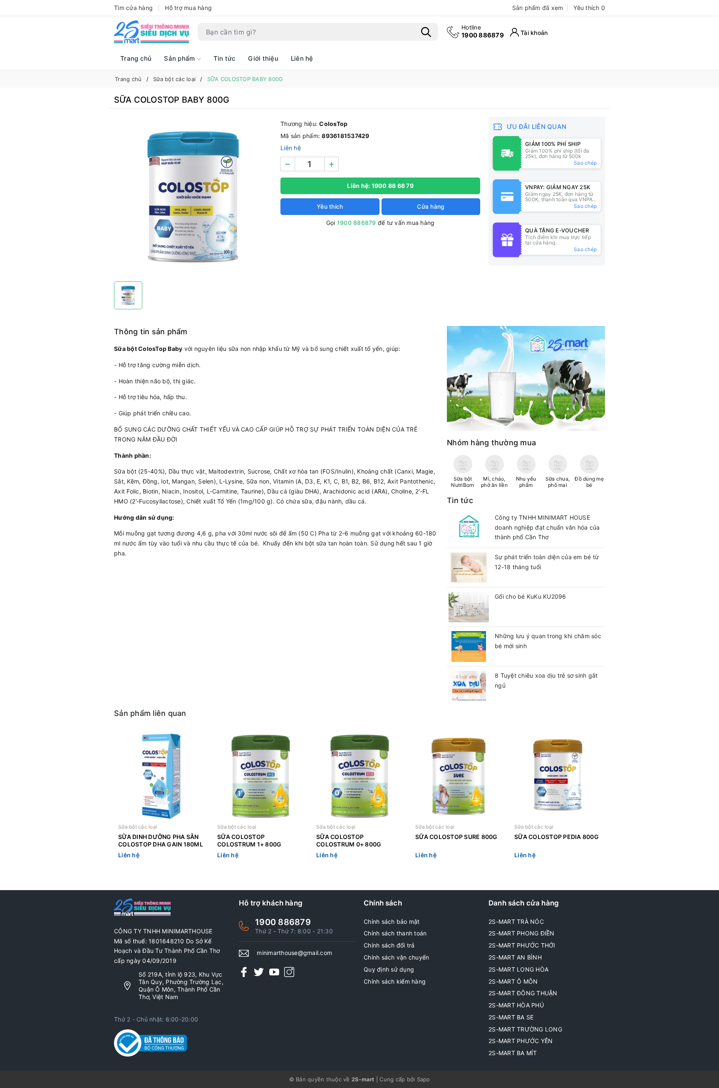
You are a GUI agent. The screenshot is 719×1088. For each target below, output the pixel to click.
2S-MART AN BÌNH (515, 957)
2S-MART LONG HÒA (518, 969)
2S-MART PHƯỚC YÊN (520, 1040)
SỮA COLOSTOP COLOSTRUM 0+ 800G (348, 840)
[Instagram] (289, 972)
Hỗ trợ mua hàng (188, 7)
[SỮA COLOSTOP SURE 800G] (458, 776)
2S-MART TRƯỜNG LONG (525, 1029)
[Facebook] (244, 972)
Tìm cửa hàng (133, 7)
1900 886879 (482, 31)
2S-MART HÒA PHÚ (516, 1005)
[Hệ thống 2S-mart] (151, 32)
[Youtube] (274, 972)
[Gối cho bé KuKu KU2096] (469, 607)
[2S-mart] (526, 377)
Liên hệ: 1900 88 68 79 (380, 185)
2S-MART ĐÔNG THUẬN (523, 993)
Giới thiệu (263, 58)
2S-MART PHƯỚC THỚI (521, 945)
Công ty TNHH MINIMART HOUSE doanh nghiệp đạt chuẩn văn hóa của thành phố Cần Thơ (547, 527)
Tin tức (224, 58)
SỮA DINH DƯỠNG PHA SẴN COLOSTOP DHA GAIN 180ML (160, 840)
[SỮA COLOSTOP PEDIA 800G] (557, 776)
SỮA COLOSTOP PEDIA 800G (556, 836)
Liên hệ (302, 58)
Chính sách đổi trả (389, 945)
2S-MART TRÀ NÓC (516, 921)
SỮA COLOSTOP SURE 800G (456, 836)
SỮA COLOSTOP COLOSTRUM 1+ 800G (249, 840)
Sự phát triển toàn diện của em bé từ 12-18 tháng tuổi (547, 561)
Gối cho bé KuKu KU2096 (530, 596)
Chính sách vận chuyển (396, 957)
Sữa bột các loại (137, 827)
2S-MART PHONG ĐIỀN (521, 933)
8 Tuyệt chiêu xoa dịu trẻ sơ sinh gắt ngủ (546, 680)
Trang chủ (135, 58)
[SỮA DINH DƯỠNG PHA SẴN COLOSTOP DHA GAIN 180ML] (161, 776)
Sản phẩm (180, 58)
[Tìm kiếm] (426, 32)
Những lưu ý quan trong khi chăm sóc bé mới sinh (548, 640)
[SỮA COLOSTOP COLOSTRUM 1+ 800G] (260, 776)
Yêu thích (589, 7)
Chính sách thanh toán (395, 933)
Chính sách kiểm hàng (395, 981)
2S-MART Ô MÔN (513, 981)
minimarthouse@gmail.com (294, 952)
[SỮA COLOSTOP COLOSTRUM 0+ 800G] (359, 776)
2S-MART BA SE (510, 1017)
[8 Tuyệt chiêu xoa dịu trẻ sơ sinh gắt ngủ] (469, 686)
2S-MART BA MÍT (512, 1052)
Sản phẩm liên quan (150, 713)
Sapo (423, 1079)
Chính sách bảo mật (392, 921)
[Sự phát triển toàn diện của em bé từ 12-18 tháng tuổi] (469, 567)
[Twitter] (259, 972)
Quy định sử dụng (389, 969)
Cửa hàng (430, 206)
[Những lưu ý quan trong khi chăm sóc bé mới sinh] (469, 646)
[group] (193, 197)
